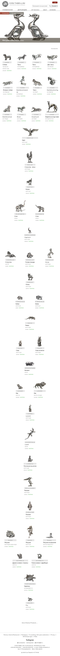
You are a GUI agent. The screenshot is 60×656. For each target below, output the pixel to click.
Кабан (17, 304)
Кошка (28, 189)
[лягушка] (10, 538)
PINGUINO (30, 512)
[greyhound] (36, 112)
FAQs (35, 636)
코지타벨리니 (39, 642)
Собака (5, 64)
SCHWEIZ (20, 560)
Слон (16, 216)
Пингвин (28, 514)
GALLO (30, 164)
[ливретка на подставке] (52, 112)
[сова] (20, 346)
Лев (17, 393)
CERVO (30, 282)
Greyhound (35, 117)
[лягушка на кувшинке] (49, 538)
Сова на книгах (39, 350)
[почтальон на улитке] (30, 461)
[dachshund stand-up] (23, 85)
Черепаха (27, 586)
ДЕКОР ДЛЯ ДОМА (22, 10)
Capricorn (27, 237)
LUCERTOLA (30, 442)
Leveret (28, 416)
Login (55, 2)
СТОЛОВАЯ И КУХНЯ (7, 10)
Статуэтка (8, 262)
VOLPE (30, 603)
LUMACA (30, 463)
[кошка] (30, 184)
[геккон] (30, 321)
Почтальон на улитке (30, 466)
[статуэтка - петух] (30, 162)
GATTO (30, 187)
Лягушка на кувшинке (49, 542)
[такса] (22, 60)
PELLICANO (30, 488)
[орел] (30, 135)
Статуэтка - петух (30, 167)
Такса (19, 64)
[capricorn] (30, 232)
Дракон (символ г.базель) (20, 563)
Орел (23, 140)
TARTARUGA (30, 584)
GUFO (20, 348)
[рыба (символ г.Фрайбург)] (40, 558)
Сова (17, 350)
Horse (47, 262)
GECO (30, 323)
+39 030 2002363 (15, 647)
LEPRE (30, 413)
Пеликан (26, 490)
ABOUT (45, 10)
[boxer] (21, 112)
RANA (10, 540)
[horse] (49, 257)
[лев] (20, 388)
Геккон (27, 325)
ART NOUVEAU (35, 10)
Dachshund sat (7, 117)
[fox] (30, 600)
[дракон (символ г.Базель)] (20, 558)
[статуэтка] (10, 257)
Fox (27, 605)
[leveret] (30, 411)
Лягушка (7, 542)
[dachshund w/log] (52, 85)
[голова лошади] (30, 257)
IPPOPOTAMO (30, 368)
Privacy (53, 635)
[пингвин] (30, 510)
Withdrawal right (27, 636)
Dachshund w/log (52, 90)
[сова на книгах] (39, 346)
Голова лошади (30, 262)
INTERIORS (53, 10)
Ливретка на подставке (52, 117)
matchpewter (30, 642)
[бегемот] (30, 366)
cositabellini (21, 642)
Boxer (19, 117)
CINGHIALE (20, 301)
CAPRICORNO (30, 235)
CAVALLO (10, 260)
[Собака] (7, 60)
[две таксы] (52, 60)
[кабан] (20, 299)
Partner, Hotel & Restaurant (12, 635)
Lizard (27, 444)
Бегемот (27, 370)
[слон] (20, 211)
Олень (28, 284)
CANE (7, 62)
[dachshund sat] (7, 112)
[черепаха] (30, 581)
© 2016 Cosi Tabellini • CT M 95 (30, 652)
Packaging (24, 635)
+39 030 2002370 (27, 647)
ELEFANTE (20, 214)
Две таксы (51, 64)
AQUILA (30, 138)
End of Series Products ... (30, 623)
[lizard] (30, 440)
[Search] (50, 6)
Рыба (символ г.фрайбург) (40, 563)
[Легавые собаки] (7, 85)
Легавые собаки (8, 90)
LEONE (20, 391)
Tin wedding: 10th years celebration (39, 635)
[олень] (30, 280)
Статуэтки (5, 13)
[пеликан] (30, 486)
